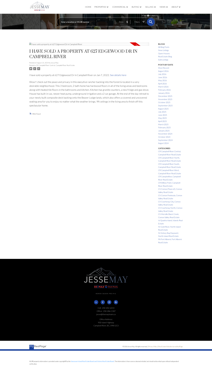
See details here (118, 75)
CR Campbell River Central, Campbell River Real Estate (55, 65)
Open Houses (164, 53)
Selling (149, 7)
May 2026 (162, 80)
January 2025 (164, 130)
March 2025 (163, 124)
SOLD (153, 15)
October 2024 (164, 137)
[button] (96, 302)
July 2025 (162, 112)
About (175, 7)
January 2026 (164, 93)
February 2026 (164, 90)
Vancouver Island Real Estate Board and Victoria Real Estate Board (92, 361)
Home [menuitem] (88, 7)
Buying (135, 7)
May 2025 (162, 118)
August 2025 (163, 108)
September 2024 (165, 140)
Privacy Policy (152, 347)
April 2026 (162, 83)
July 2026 (162, 74)
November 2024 (165, 134)
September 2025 (165, 105)
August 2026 (163, 71)
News (163, 7)
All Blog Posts (163, 47)
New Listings (163, 50)
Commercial (119, 7)
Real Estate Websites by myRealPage (171, 347)
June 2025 (162, 115)
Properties (100, 7)
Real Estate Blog (165, 56)
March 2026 (163, 86)
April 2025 (162, 121)
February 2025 (164, 127)
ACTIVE (144, 15)
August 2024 (163, 143)
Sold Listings (163, 59)
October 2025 (164, 102)
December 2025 (165, 96)
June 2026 (162, 77)
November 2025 (165, 99)
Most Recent (163, 68)
